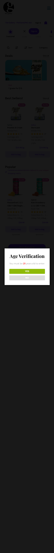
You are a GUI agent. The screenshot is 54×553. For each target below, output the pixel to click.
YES (27, 271)
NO (27, 278)
